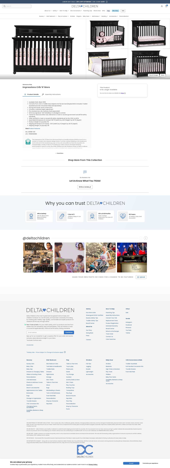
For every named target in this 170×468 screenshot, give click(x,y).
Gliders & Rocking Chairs (34, 374)
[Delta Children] (50, 310)
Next (146, 238)
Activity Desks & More (73, 380)
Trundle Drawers (32, 401)
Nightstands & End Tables (34, 390)
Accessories (113, 16)
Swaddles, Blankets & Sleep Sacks (35, 410)
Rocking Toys (70, 388)
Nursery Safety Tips (92, 318)
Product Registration (112, 323)
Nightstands (50, 374)
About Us (47, 11)
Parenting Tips (87, 11)
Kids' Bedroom (51, 16)
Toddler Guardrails (131, 364)
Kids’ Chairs (49, 380)
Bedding (104, 16)
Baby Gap (29, 369)
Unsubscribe (30, 345)
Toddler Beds (50, 369)
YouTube (128, 330)
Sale (123, 10)
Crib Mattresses (31, 380)
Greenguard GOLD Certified (94, 315)
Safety (55, 11)
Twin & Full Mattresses (53, 393)
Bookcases (30, 393)
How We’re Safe (91, 312)
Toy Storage (70, 374)
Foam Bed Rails (51, 396)
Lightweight (89, 372)
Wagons (78, 16)
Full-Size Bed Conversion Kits (134, 366)
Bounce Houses (71, 396)
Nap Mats (49, 404)
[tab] (31, 94)
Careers (88, 340)
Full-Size (88, 364)
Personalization (124, 16)
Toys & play (69, 366)
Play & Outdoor (62, 16)
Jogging (88, 366)
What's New (97, 11)
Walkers (108, 374)
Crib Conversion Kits (33, 404)
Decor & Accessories (33, 388)
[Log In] (162, 6)
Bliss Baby (115, 11)
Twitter (128, 333)
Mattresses (95, 16)
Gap (108, 11)
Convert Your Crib (111, 318)
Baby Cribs (30, 366)
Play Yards (109, 372)
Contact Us (109, 336)
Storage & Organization (34, 398)
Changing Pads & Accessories (32, 406)
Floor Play (69, 401)
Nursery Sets (30, 364)
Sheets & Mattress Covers (35, 382)
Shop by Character (52, 401)
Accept (131, 463)
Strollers (72, 16)
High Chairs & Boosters (113, 369)
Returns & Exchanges (112, 331)
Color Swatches (111, 339)
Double (88, 369)
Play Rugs (69, 393)
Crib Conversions (75, 11)
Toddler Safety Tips (92, 320)
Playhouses (69, 369)
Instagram (129, 322)
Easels (68, 372)
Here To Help (63, 11)
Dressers (49, 372)
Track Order (109, 334)
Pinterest (128, 327)
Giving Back (89, 333)
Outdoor (68, 377)
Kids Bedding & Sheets (53, 390)
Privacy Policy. (93, 464)
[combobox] (16, 6)
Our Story (89, 330)
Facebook (129, 325)
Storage (48, 377)
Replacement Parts (112, 320)
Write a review (84, 187)
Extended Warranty (112, 326)
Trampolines (70, 390)
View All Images (153, 75)
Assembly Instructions (112, 315)
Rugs (28, 396)
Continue (69, 332)
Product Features (34, 128)
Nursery (41, 16)
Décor (48, 385)
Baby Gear (86, 16)
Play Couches (70, 385)
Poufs (68, 409)
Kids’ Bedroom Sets (52, 364)
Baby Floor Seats (111, 377)
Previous (141, 238)
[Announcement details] (65, 352)
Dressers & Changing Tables (35, 372)
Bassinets (29, 385)
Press (87, 335)
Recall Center (90, 323)
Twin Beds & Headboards (54, 366)
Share (162, 75)
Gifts (103, 11)
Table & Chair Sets (52, 382)
